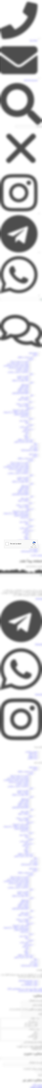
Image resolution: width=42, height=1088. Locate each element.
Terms (35, 547)
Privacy (32, 547)
